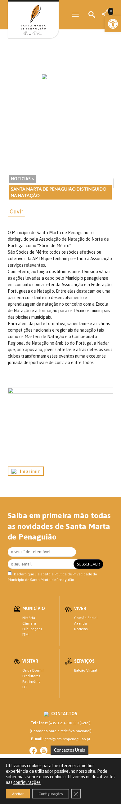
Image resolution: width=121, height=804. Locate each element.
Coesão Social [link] (85, 618)
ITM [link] (25, 634)
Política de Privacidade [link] (73, 574)
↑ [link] (103, 786)
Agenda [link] (80, 623)
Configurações (50, 794)
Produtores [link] (31, 676)
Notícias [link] (80, 629)
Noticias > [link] (22, 178)
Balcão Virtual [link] (85, 670)
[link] (113, 24)
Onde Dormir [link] (33, 670)
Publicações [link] (32, 629)
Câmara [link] (29, 623)
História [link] (28, 618)
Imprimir (28, 471)
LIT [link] (24, 687)
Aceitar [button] (18, 794)
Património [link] (31, 681)
